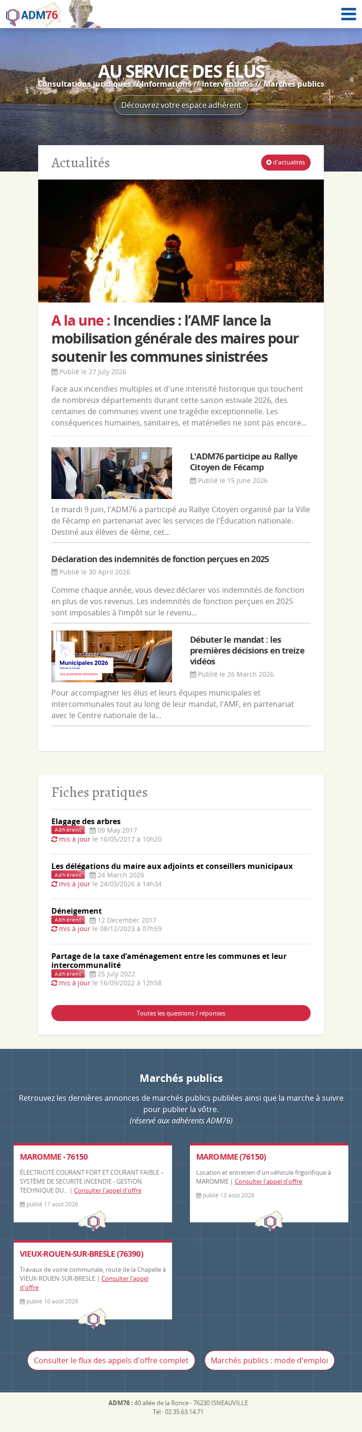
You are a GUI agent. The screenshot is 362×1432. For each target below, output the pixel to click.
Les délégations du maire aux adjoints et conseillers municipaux (172, 866)
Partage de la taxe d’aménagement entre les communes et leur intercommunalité (169, 960)
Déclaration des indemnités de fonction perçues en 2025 (159, 559)
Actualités (80, 162)
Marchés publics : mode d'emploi (269, 1360)
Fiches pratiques (99, 792)
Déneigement (76, 911)
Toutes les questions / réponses (181, 1013)
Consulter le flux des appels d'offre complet (111, 1360)
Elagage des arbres (86, 821)
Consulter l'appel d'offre (107, 1190)
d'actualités (288, 162)
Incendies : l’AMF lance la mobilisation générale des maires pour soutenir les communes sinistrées (174, 338)
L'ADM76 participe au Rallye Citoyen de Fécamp (243, 461)
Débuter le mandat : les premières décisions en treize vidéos (247, 650)
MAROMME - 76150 (54, 1156)
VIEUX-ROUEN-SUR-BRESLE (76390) (81, 1253)
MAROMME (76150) (231, 1156)
